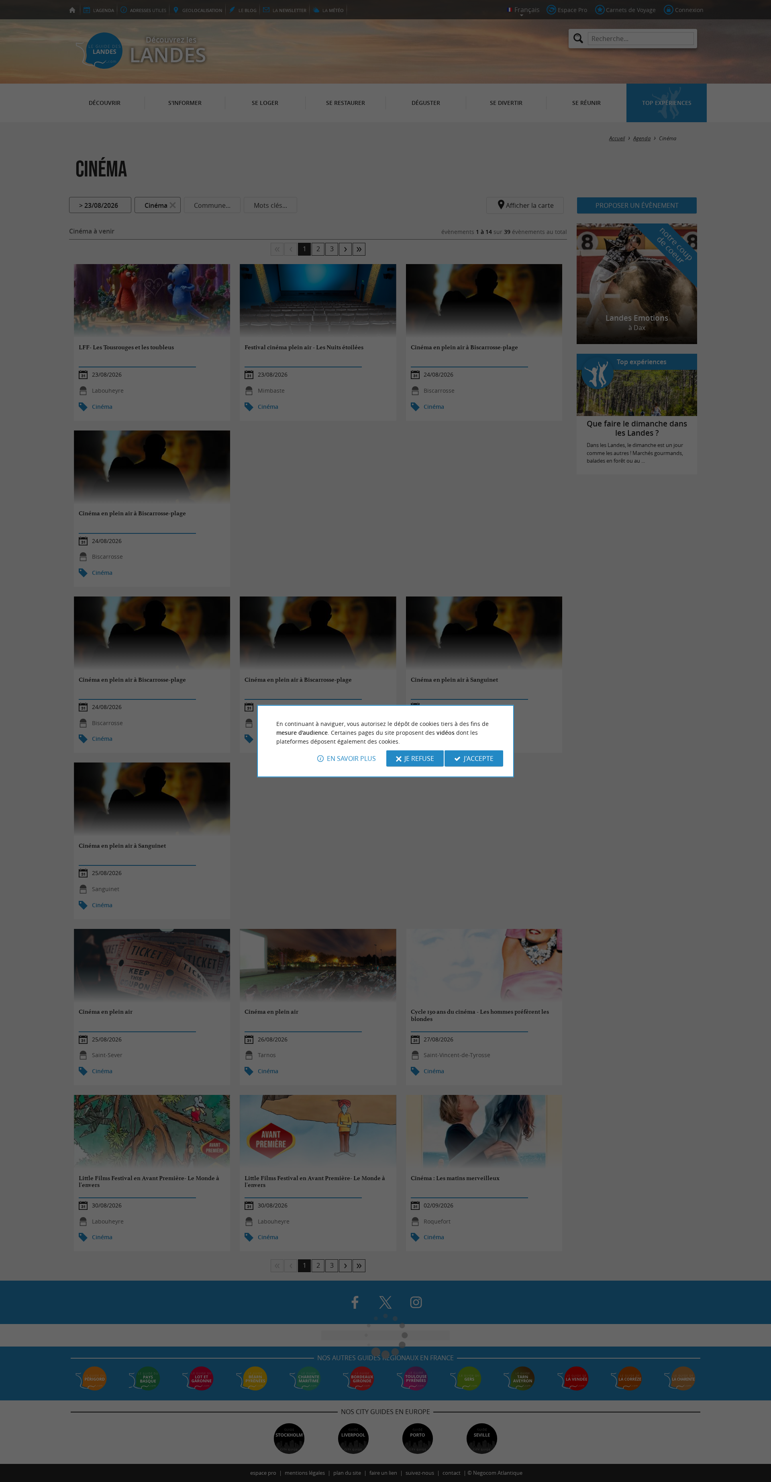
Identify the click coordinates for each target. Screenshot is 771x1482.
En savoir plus (351, 758)
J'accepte (479, 758)
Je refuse (419, 758)
